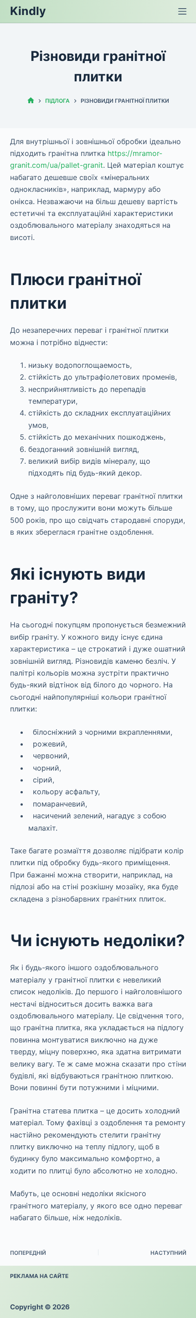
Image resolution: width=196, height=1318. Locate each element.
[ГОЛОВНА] (30, 100)
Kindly (28, 11)
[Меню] (182, 11)
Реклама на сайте (39, 1276)
